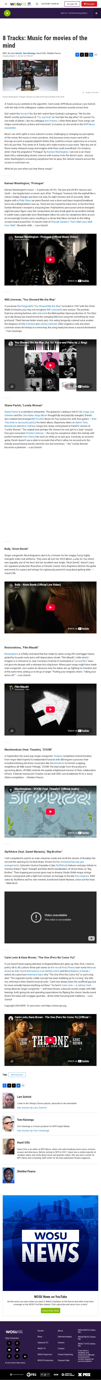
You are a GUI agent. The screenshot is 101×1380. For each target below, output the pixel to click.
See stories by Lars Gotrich (32, 1107)
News (40, 1337)
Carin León (67, 985)
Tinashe (58, 756)
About (60, 1331)
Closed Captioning (65, 1354)
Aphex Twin (81, 422)
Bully (47, 555)
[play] (7, 13)
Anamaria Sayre (35, 974)
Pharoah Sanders (60, 221)
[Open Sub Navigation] (61, 4)
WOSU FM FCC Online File (86, 1331)
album (34, 415)
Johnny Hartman (48, 324)
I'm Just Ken (44, 117)
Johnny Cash (84, 985)
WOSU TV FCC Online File (86, 1345)
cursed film (81, 661)
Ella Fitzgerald (24, 306)
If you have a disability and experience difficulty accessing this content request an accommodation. (86, 1356)
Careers (61, 1343)
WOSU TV (42, 1349)
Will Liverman (53, 309)
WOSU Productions (45, 1360)
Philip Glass (25, 200)
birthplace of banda (78, 971)
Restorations (11, 654)
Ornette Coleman (35, 433)
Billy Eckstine (28, 324)
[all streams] (97, 13)
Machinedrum (57, 763)
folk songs (83, 411)
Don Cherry (29, 436)
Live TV (73, 4)
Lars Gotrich (16, 53)
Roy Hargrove (82, 876)
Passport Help (63, 1360)
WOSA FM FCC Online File (87, 1338)
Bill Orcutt (37, 418)
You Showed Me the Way (47, 306)
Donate (90, 4)
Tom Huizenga (29, 53)
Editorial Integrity (65, 1337)
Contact (61, 1349)
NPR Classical (17, 1075)
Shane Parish (11, 411)
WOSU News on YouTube (50, 1297)
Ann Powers (51, 120)
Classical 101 (43, 1343)
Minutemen (10, 426)
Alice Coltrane (28, 426)
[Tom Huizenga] (8, 1124)
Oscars (24, 113)
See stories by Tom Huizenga (33, 1130)
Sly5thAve (61, 865)
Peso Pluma (68, 967)
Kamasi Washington (57, 151)
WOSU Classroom (45, 1354)
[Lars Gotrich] (8, 1101)
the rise (55, 967)
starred (41, 313)
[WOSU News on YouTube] (50, 1243)
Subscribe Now (50, 1310)
